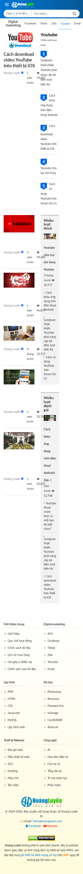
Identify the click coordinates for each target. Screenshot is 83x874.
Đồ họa (48, 682)
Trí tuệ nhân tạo (57, 778)
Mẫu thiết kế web (18, 757)
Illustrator (53, 698)
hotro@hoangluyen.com (47, 821)
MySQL (12, 720)
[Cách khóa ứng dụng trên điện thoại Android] (19, 376)
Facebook (53, 640)
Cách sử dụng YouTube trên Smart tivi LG (50, 367)
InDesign (53, 713)
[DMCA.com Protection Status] (41, 837)
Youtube (49, 269)
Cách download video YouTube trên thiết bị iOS (19, 59)
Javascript (14, 713)
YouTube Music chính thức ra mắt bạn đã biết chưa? (50, 516)
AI (49, 749)
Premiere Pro (55, 706)
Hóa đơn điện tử (58, 757)
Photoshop (54, 691)
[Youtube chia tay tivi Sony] (19, 333)
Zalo (46, 480)
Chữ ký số (54, 764)
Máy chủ (13, 778)
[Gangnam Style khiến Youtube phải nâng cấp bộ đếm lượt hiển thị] (19, 440)
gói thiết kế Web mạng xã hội (38, 855)
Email (51, 669)
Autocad (53, 727)
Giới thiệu (14, 633)
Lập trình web (16, 727)
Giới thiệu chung (14, 624)
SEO (50, 633)
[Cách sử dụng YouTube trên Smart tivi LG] (19, 280)
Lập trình (9, 682)
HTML (12, 698)
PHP (10, 691)
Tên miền (13, 785)
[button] (18, 13)
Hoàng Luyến (12, 73)
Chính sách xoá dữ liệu (22, 669)
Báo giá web (15, 749)
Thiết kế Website (14, 740)
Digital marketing (54, 624)
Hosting (13, 771)
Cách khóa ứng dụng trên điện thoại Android (50, 301)
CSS (10, 706)
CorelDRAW (55, 720)
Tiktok (51, 647)
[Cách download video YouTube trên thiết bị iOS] (20, 40)
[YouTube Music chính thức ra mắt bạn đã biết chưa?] (19, 223)
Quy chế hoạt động (20, 640)
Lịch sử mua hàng (19, 655)
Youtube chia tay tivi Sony (50, 255)
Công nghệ (50, 740)
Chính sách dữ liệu (19, 647)
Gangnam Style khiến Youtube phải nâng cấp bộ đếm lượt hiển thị (50, 334)
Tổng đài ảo (55, 771)
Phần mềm (54, 785)
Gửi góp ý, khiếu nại (20, 662)
